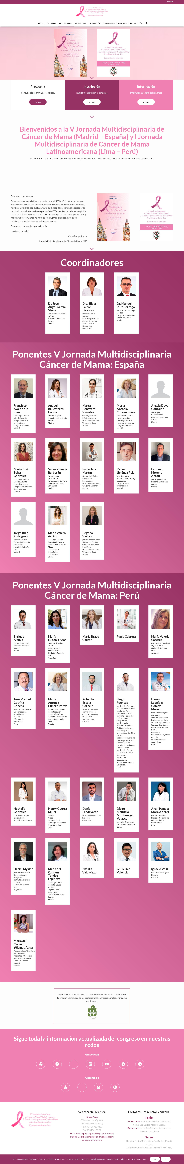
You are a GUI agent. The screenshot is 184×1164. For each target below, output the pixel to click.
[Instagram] (90, 1064)
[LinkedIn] (139, 1064)
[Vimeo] (123, 1064)
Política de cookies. (140, 1159)
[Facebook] (57, 1064)
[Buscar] (145, 23)
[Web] (40, 1064)
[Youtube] (106, 1064)
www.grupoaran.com (92, 1140)
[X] (73, 1064)
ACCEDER (170, 2)
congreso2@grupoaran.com (100, 1136)
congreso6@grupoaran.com (100, 1133)
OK (155, 1159)
